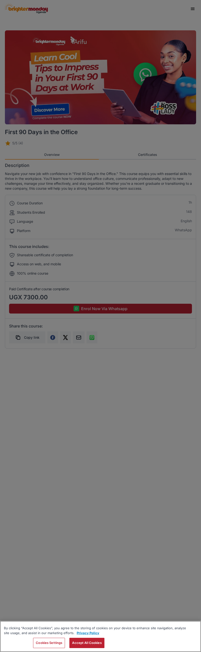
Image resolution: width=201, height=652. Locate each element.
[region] (100, 636)
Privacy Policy (88, 633)
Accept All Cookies (86, 643)
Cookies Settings (49, 643)
